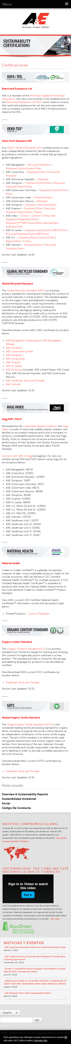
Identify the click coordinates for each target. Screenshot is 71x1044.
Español (7, 1012)
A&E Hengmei (14, 355)
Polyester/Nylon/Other (38, 183)
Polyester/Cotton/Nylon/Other (24, 168)
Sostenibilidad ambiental (19, 799)
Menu (7, 4)
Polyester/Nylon (43, 197)
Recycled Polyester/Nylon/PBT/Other (27, 233)
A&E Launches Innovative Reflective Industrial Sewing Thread (35, 947)
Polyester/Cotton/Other (53, 190)
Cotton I (25, 215)
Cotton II (37, 215)
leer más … (56, 919)
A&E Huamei (13, 362)
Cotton (27, 241)
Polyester (43, 179)
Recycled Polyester (39, 164)
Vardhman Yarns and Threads (22, 682)
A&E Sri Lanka (13, 366)
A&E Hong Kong (15, 358)
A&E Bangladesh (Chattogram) (23, 340)
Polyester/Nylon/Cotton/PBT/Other (45, 230)
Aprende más (40, 1040)
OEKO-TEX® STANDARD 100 (24, 147)
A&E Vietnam (13, 384)
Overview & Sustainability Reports (25, 794)
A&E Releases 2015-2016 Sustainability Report (28, 993)
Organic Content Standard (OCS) (26, 648)
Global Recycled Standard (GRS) (25, 290)
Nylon (9, 193)
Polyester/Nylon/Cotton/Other (37, 237)
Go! (37, 1020)
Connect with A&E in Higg (17, 455)
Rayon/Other (13, 241)
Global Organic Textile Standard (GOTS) (30, 724)
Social (6, 803)
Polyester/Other (33, 208)
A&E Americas (14, 369)
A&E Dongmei (14, 347)
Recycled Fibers (47, 204)
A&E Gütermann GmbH (19, 351)
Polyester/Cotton (37, 172)
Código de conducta (16, 808)
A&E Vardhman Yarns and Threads (25, 380)
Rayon (38, 212)
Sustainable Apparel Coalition (40, 426)
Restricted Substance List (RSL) (24, 102)
